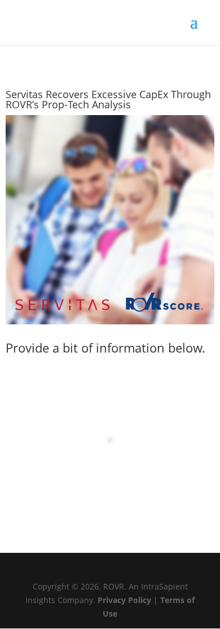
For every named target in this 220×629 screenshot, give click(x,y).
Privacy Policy (124, 600)
